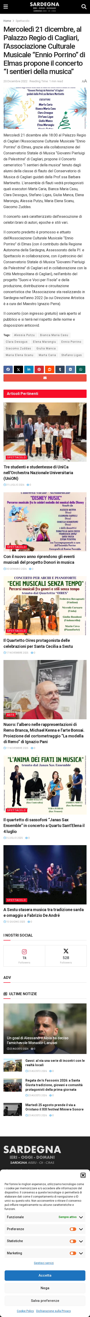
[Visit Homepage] (44, 6)
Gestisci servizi (44, 1263)
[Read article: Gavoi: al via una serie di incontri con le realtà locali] (12, 1065)
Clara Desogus (17, 341)
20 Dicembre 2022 (15, 81)
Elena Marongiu (44, 341)
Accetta (45, 1275)
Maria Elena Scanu (19, 355)
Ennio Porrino (71, 341)
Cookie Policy (25, 1311)
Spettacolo (22, 21)
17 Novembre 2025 (17, 652)
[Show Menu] (5, 7)
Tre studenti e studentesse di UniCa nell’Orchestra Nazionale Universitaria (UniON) (38, 472)
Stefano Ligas (71, 355)
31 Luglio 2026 (15, 485)
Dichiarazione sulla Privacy (53, 1311)
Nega (45, 1288)
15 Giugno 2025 (15, 921)
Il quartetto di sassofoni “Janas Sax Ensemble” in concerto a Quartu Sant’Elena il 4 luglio (43, 825)
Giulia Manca (46, 348)
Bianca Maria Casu (54, 335)
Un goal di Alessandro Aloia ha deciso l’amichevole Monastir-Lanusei (38, 1040)
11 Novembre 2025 (17, 748)
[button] (83, 1175)
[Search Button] (84, 7)
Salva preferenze (45, 1301)
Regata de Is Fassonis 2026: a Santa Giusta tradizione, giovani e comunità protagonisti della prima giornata (54, 1085)
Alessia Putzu (24, 335)
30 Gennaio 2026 (16, 569)
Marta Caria (47, 355)
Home (7, 21)
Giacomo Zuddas (18, 348)
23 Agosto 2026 (18, 1049)
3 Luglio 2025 (14, 838)
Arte (10, 715)
